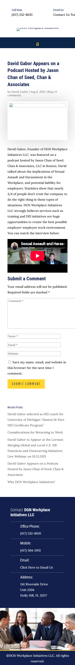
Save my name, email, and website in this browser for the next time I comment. (37, 367)
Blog (50, 92)
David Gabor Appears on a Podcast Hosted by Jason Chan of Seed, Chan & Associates (36, 469)
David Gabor (19, 92)
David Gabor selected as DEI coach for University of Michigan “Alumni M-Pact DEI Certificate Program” (36, 419)
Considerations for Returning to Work (35, 432)
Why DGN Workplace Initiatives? (31, 482)
